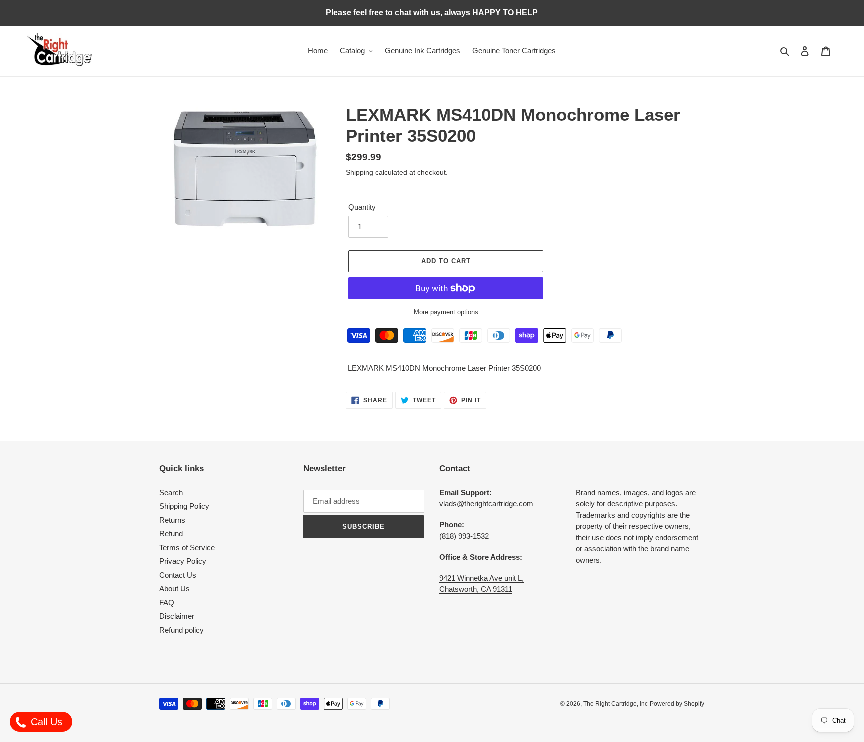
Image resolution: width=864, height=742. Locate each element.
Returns (173, 520)
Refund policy (182, 630)
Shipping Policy (185, 506)
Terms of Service (187, 547)
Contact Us (178, 575)
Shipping (360, 172)
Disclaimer (177, 616)
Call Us (45, 721)
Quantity (362, 207)
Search (171, 492)
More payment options (446, 312)
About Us (175, 588)
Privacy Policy (183, 561)
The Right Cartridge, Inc (616, 703)
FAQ (167, 602)
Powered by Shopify (677, 703)
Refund (171, 533)
